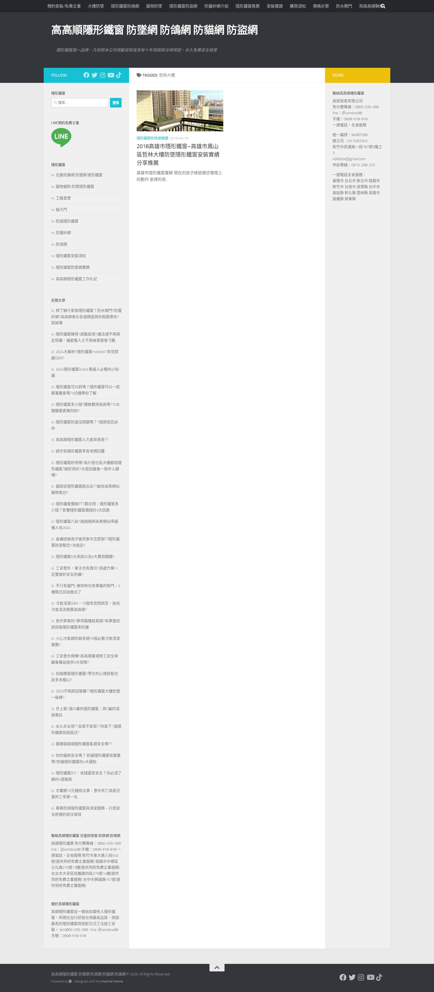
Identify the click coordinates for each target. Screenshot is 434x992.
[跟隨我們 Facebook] (86, 75)
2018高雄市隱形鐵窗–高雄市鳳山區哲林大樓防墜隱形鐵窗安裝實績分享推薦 (178, 154)
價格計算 (321, 6)
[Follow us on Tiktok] (119, 75)
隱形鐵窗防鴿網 (125, 6)
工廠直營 (63, 198)
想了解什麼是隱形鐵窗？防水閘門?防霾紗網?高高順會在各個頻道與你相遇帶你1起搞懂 (86, 316)
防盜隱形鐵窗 (67, 221)
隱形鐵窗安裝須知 (71, 256)
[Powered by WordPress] (70, 981)
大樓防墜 (96, 6)
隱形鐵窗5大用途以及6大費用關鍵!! (85, 556)
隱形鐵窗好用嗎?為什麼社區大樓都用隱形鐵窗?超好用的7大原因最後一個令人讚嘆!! (86, 468)
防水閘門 (344, 6)
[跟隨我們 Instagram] (102, 75)
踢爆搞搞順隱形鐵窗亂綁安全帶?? (84, 744)
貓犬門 (61, 209)
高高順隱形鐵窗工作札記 (76, 279)
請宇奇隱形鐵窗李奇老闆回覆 (80, 451)
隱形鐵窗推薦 (248, 6)
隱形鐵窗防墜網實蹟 (152, 138)
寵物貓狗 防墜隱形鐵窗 (75, 186)
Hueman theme (112, 981)
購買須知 (298, 6)
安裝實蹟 (275, 6)
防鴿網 (61, 244)
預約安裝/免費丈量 (64, 6)
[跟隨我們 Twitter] (94, 75)
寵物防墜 (154, 6)
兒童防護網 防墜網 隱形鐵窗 (79, 175)
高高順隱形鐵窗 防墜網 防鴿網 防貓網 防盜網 (154, 30)
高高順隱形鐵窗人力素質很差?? (82, 439)
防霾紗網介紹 (216, 6)
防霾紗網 (63, 232)
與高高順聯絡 (371, 6)
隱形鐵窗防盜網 (183, 6)
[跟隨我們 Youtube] (110, 75)
